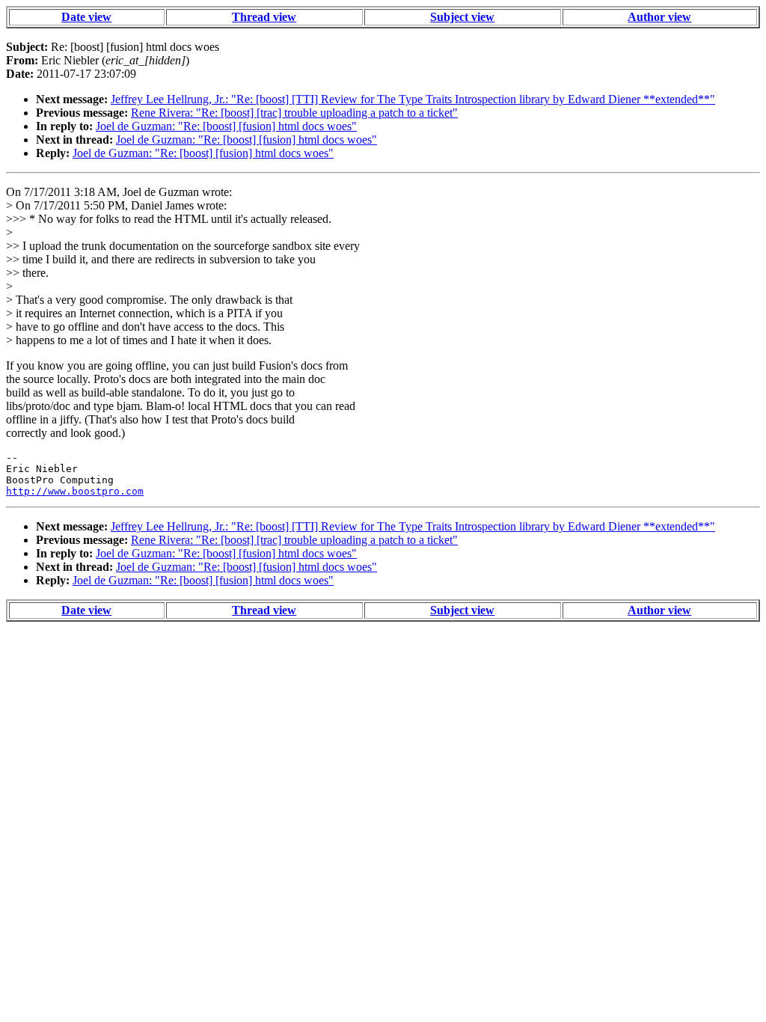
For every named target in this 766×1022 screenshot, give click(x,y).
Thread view (264, 16)
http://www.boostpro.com (75, 491)
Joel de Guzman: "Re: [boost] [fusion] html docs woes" (226, 126)
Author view (659, 16)
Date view (86, 16)
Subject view (462, 16)
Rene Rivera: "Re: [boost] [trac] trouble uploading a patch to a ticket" (294, 112)
